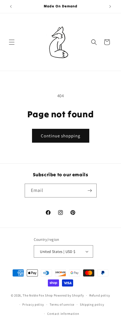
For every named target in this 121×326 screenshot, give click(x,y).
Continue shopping (60, 136)
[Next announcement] (110, 6)
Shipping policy (92, 304)
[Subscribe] (89, 190)
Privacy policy (33, 304)
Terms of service (62, 304)
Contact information (63, 314)
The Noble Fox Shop (38, 295)
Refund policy (99, 295)
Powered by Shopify (69, 295)
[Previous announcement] (10, 6)
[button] (11, 42)
